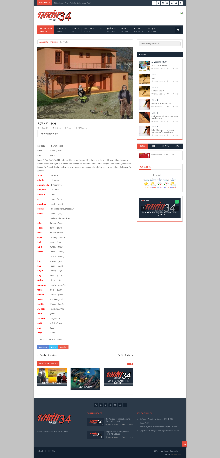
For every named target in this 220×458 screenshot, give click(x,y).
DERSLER (88, 29)
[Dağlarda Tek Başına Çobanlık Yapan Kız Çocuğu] (95, 435)
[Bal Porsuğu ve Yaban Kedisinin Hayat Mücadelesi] (95, 422)
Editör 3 (155, 100)
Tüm (111, 29)
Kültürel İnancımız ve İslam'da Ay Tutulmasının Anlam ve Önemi (163, 131)
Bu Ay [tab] (177, 146)
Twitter (53, 347)
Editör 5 (155, 126)
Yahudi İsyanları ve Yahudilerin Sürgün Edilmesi (158, 427)
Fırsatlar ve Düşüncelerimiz (161, 104)
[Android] (101, 405)
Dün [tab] (153, 146)
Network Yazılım (177, 454)
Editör (154, 74)
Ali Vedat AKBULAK (159, 62)
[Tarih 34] (54, 16)
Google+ (63, 347)
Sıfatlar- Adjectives (48, 355)
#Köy (51, 339)
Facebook (43, 347)
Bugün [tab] (142, 146)
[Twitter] (120, 405)
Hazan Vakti (144, 423)
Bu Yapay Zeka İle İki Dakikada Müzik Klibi (156, 419)
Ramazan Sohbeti (158, 91)
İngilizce (54, 42)
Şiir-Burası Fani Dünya (159, 65)
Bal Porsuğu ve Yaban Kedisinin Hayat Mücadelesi (118, 420)
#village (58, 339)
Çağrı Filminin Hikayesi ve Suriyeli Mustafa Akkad (159, 431)
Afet (153, 78)
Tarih (74, 29)
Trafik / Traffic (124, 355)
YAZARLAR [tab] (142, 54)
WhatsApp (75, 347)
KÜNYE (40, 451)
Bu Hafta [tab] (165, 146)
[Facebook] (125, 405)
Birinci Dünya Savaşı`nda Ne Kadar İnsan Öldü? (72, 3)
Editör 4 (155, 113)
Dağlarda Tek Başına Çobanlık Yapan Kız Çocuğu (117, 432)
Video (125, 29)
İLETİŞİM (152, 29)
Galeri (138, 29)
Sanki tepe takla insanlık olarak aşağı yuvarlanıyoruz (165, 117)
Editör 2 (155, 87)
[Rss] (96, 405)
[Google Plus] (110, 405)
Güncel (60, 29)
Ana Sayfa (46, 29)
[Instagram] (115, 405)
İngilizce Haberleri (48, 363)
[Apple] (105, 405)
